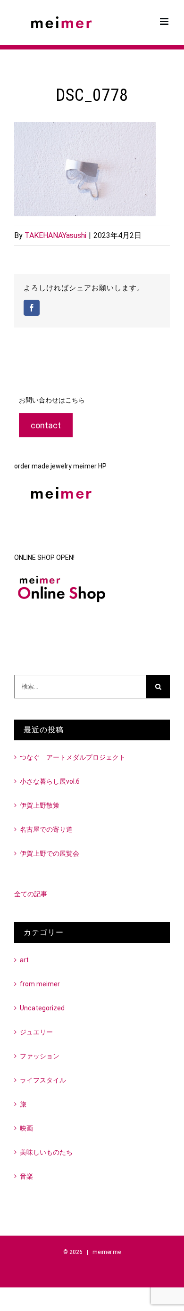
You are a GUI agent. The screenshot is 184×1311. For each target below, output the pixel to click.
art (24, 960)
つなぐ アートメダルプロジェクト (72, 757)
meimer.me (106, 1252)
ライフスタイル (43, 1080)
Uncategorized (42, 1008)
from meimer (40, 984)
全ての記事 (30, 894)
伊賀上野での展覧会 (49, 853)
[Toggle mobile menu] (165, 21)
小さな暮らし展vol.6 (50, 781)
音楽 (26, 1176)
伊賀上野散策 (39, 805)
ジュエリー (36, 1032)
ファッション (39, 1056)
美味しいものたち (46, 1152)
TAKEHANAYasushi (55, 235)
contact (46, 425)
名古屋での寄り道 (46, 829)
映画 (26, 1128)
